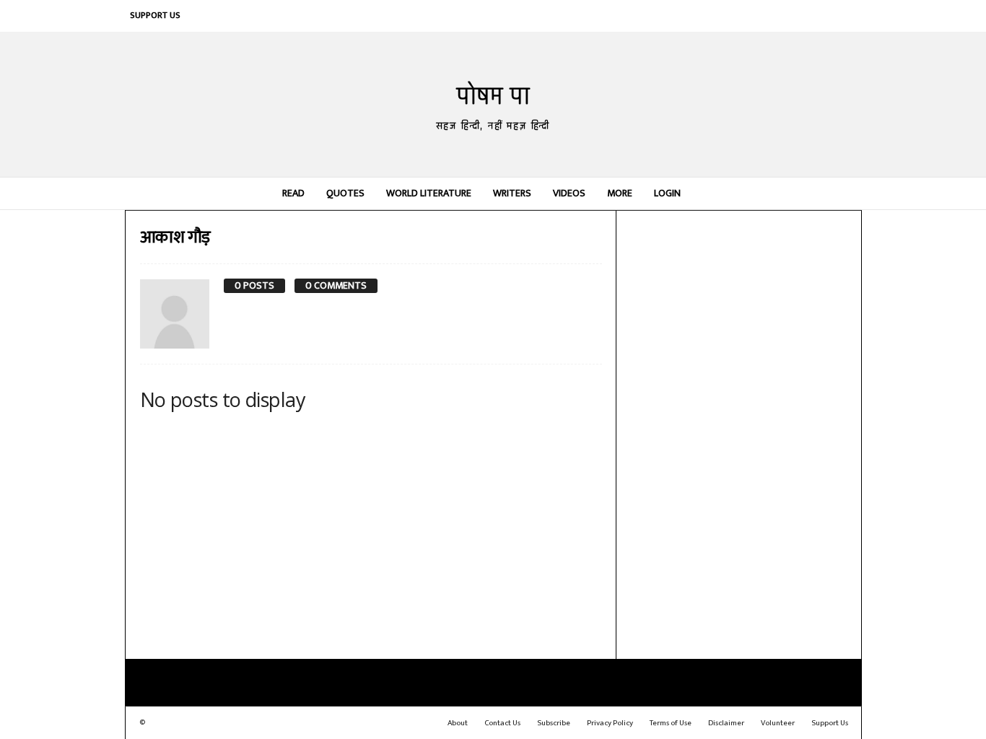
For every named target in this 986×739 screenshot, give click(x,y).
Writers (512, 193)
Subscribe (553, 723)
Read (293, 193)
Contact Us (502, 723)
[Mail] (759, 16)
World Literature (428, 193)
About (458, 723)
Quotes (345, 193)
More (619, 193)
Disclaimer (726, 723)
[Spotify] (802, 16)
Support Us (155, 15)
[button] (840, 193)
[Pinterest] (781, 16)
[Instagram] (737, 16)
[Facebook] (716, 16)
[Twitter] (824, 16)
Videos (569, 193)
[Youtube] (846, 16)
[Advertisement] (739, 433)
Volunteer (778, 723)
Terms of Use (670, 723)
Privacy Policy (610, 723)
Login (667, 193)
